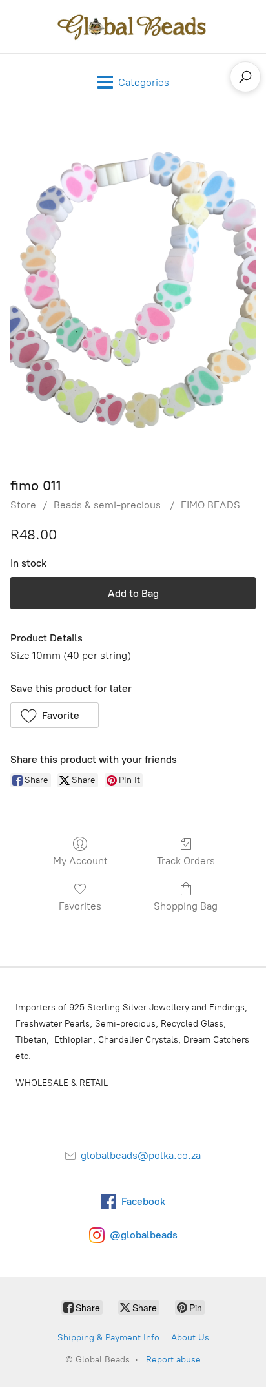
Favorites (80, 906)
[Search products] (245, 77)
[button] (54, 715)
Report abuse (173, 1359)
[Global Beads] (133, 26)
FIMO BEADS (210, 505)
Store (23, 505)
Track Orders (186, 861)
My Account (80, 861)
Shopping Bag (186, 906)
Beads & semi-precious (108, 505)
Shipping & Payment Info (108, 1337)
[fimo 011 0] (133, 290)
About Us (190, 1337)
